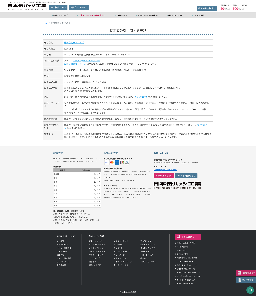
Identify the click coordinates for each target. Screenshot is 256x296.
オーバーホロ (145, 251)
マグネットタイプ (96, 255)
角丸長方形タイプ (147, 248)
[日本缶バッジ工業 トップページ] (177, 187)
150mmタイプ (95, 265)
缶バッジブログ (63, 261)
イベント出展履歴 (64, 248)
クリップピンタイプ (97, 244)
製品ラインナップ (60, 15)
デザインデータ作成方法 (147, 15)
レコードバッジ (146, 255)
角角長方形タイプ (147, 244)
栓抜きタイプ (94, 261)
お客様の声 (61, 265)
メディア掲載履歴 (64, 258)
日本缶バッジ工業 (129, 292)
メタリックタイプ (121, 241)
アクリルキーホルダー (149, 261)
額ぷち (143, 258)
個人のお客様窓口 (207, 8)
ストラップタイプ (96, 248)
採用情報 (60, 255)
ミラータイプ (94, 258)
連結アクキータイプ (122, 251)
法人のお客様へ (248, 279)
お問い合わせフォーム (75, 63)
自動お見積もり (188, 236)
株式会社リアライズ (74, 42)
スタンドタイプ (120, 258)
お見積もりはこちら (164, 175)
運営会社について (175, 15)
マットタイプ (119, 255)
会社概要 (60, 241)
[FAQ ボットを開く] (250, 290)
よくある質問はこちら (186, 175)
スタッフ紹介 (62, 251)
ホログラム (118, 244)
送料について (140, 96)
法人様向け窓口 (58, 7)
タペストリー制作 (121, 265)
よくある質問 (198, 15)
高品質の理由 (62, 244)
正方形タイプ (145, 241)
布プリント (118, 248)
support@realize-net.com (86, 60)
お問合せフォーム (79, 7)
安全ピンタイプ (95, 241)
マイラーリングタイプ (123, 261)
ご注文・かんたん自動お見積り (92, 15)
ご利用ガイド (121, 15)
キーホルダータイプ (97, 251)
